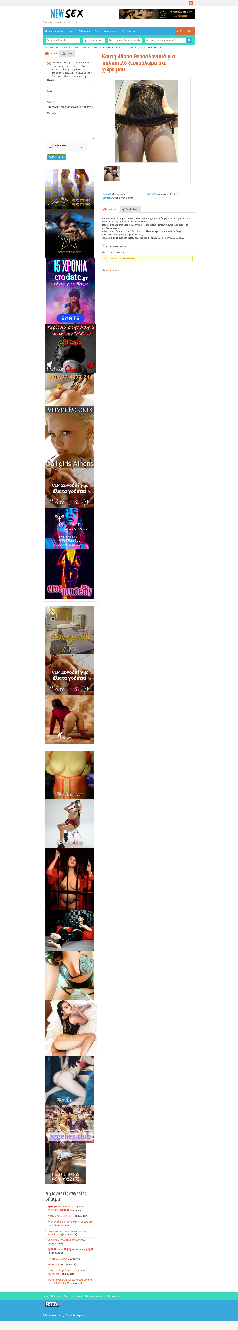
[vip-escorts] (69, 233)
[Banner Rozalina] (69, 823)
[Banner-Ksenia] (69, 1080)
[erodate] (70, 290)
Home (71, 31)
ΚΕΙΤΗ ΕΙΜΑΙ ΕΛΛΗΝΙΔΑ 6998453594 (66, 1240)
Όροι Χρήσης (111, 31)
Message (51, 113)
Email (49, 91)
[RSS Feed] (191, 4)
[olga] (69, 930)
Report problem (113, 270)
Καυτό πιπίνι (54, 1264)
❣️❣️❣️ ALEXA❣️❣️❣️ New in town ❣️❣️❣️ (70, 1249)
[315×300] (70, 348)
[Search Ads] (189, 40)
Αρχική (47, 47)
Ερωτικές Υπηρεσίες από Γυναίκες (85, 47)
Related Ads (131, 209)
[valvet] (69, 393)
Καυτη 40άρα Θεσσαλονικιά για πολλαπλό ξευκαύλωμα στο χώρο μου (138, 62)
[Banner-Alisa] (69, 774)
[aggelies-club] (69, 1124)
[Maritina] (69, 719)
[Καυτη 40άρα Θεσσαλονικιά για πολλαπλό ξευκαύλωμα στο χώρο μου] (146, 121)
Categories (84, 31)
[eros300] (69, 573)
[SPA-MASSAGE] (69, 630)
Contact (53, 53)
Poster (68, 53)
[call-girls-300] (69, 440)
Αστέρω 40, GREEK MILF (60, 1216)
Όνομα (50, 80)
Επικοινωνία (128, 31)
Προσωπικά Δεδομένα (95, 1296)
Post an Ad (185, 31)
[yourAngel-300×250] (69, 528)
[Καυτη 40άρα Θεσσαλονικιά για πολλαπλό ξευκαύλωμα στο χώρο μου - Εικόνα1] (112, 173)
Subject (51, 102)
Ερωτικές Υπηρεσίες (60, 47)
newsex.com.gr (55, 31)
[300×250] (69, 188)
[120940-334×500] (71, 1028)
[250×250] (65, 1163)
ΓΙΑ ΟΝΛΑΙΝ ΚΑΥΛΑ (57, 1258)
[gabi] (69, 878)
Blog (97, 31)
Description (111, 209)
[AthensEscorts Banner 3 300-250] (69, 487)
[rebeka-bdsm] (69, 975)
